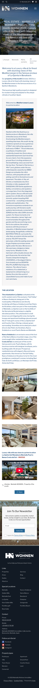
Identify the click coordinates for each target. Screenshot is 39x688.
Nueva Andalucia (25, 590)
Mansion (5, 666)
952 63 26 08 (6, 620)
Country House (25, 663)
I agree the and (21, 535)
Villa (3, 660)
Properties (5, 572)
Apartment (23, 656)
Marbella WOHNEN (17, 484)
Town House (6, 663)
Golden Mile (6, 593)
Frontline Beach (25, 606)
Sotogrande (24, 602)
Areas (4, 575)
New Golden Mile (7, 602)
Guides (4, 578)
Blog (21, 575)
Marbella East (6, 596)
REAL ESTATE (24, 61)
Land (21, 666)
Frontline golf (6, 606)
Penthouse (5, 656)
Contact (22, 578)
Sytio (33, 680)
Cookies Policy (18, 680)
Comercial (5, 669)
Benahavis (23, 596)
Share (20, 492)
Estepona (23, 599)
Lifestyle (6, 60)
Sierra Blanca (24, 593)
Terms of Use (18, 535)
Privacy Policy (30, 535)
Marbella (15, 60)
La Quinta (5, 599)
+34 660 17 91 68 (8, 625)
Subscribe (19, 531)
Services (23, 572)
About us (5, 581)
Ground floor (24, 660)
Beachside (5, 609)
